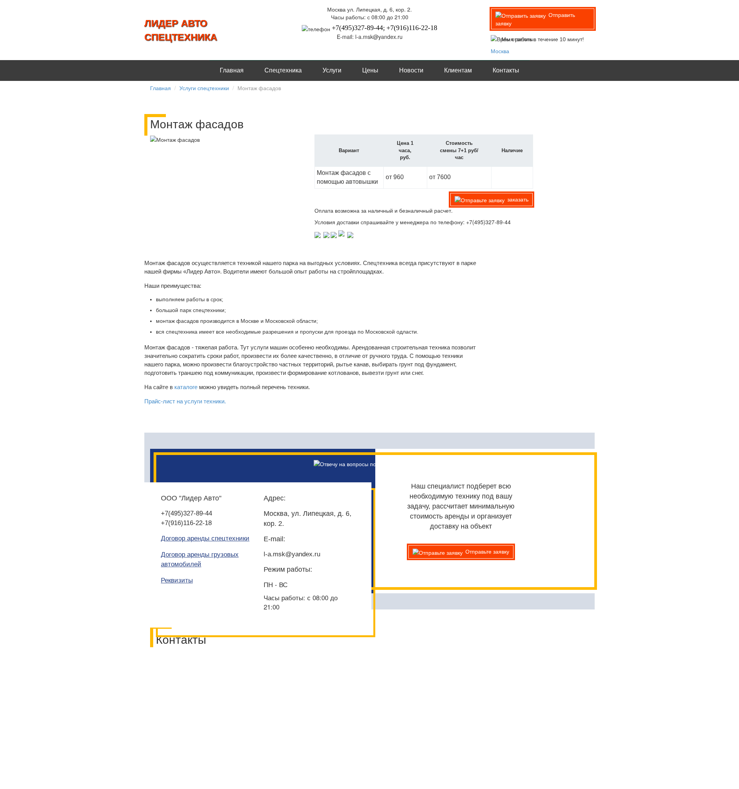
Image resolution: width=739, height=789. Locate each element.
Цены (370, 70)
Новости (411, 70)
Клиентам (458, 70)
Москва (500, 51)
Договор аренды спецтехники (205, 538)
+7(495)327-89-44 (186, 513)
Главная (232, 70)
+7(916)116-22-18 (411, 28)
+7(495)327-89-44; (358, 28)
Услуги (332, 70)
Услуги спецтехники (204, 88)
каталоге (185, 387)
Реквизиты (177, 580)
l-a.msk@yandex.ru (292, 554)
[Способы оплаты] (334, 234)
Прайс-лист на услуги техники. (185, 401)
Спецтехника (283, 70)
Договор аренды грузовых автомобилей (200, 559)
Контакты (506, 70)
